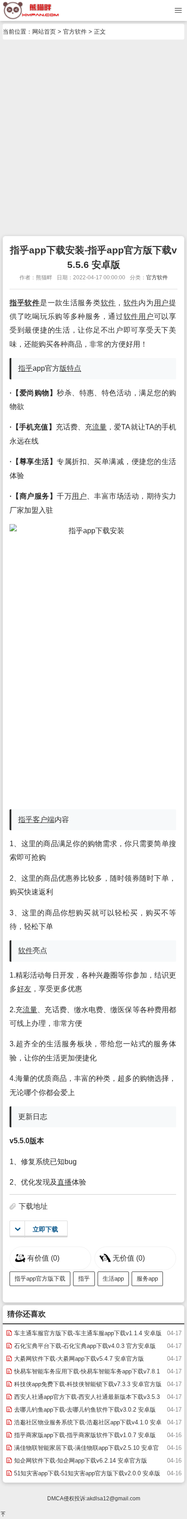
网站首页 (44, 31)
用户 (161, 303)
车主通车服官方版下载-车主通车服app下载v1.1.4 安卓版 (87, 1333)
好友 (24, 989)
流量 (99, 427)
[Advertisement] (93, 138)
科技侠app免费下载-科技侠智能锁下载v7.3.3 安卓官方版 (87, 1384)
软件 (32, 303)
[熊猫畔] (31, 10)
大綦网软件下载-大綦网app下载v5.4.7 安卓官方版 (78, 1358)
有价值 (43, 1258)
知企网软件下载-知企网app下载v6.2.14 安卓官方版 (79, 1460)
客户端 (43, 819)
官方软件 (75, 31)
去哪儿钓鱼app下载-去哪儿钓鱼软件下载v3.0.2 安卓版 (84, 1409)
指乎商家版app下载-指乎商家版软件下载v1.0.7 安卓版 (84, 1435)
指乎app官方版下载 (40, 1278)
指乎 (17, 303)
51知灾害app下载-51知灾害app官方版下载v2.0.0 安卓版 (86, 1473)
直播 (64, 1182)
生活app (113, 1278)
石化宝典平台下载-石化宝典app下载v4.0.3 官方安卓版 (84, 1345)
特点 (74, 368)
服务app (147, 1278)
